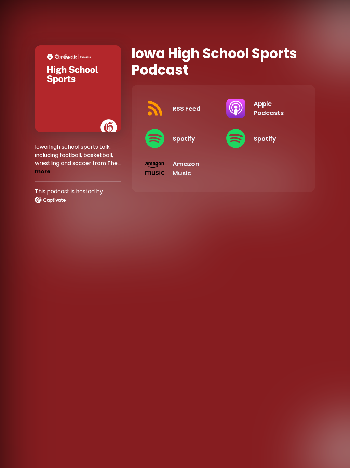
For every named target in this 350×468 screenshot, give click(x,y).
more (42, 171)
